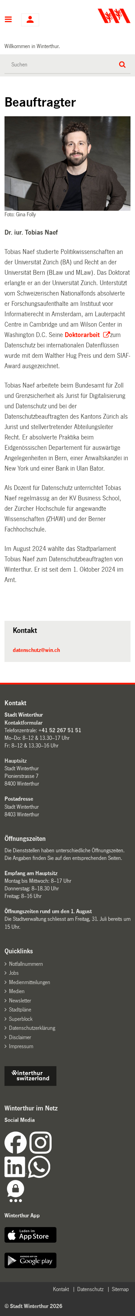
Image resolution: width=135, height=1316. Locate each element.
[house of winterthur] (30, 1084)
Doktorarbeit (83, 335)
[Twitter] (52, 1152)
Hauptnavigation (8, 20)
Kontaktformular (23, 723)
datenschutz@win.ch (36, 650)
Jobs (14, 973)
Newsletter (20, 1001)
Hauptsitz (15, 761)
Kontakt (61, 1289)
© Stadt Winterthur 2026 (33, 1306)
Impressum (21, 1046)
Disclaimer (20, 1037)
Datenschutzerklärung (32, 1028)
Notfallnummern (26, 964)
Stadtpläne (20, 1010)
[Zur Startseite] (100, 16)
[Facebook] (16, 1152)
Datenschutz (90, 1289)
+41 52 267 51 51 (59, 730)
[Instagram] (40, 1152)
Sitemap (120, 1289)
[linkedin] (16, 1176)
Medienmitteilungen (29, 982)
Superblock (21, 1019)
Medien (17, 991)
